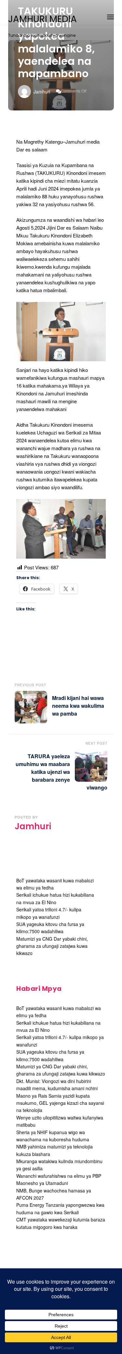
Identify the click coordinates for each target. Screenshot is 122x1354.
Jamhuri (42, 91)
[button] (110, 15)
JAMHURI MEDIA (42, 19)
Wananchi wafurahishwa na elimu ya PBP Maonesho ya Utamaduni (58, 1179)
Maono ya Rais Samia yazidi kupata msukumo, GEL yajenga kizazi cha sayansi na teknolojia (60, 1103)
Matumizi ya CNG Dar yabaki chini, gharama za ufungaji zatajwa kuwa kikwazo (52, 946)
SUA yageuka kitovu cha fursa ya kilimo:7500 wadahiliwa (50, 927)
